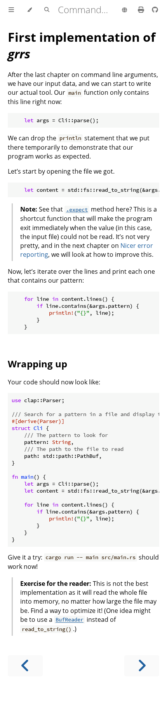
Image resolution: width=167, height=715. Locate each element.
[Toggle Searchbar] (47, 10)
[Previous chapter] (25, 665)
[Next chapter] (141, 665)
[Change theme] (29, 10)
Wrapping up (37, 363)
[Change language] (124, 10)
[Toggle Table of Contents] (11, 10)
